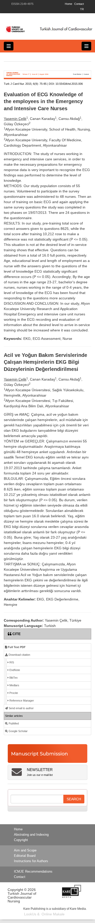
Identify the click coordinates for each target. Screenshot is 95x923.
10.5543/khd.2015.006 (69, 83)
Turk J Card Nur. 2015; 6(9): (21, 83)
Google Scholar (18, 731)
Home (68, 3)
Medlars (14, 685)
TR (82, 9)
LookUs (30, 914)
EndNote (14, 670)
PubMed (13, 723)
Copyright (21, 840)
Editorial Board (24, 856)
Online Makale (53, 914)
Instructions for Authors (31, 861)
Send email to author (21, 708)
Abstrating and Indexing (31, 834)
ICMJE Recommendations (33, 871)
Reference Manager (21, 700)
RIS (11, 662)
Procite (13, 692)
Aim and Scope (25, 850)
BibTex (13, 677)
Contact (79, 3)
